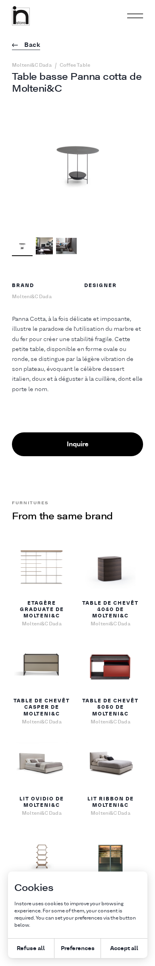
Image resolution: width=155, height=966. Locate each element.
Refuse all (31, 948)
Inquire (78, 444)
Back (32, 45)
